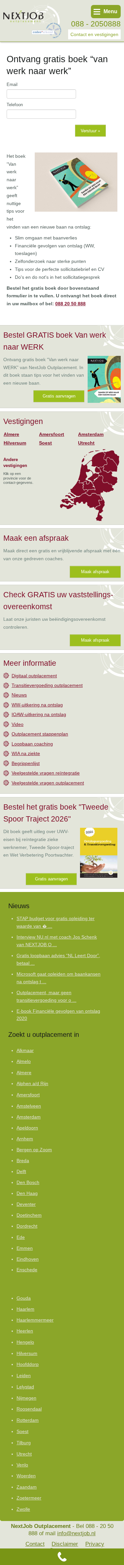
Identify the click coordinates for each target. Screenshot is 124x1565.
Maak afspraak (95, 571)
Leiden (24, 1375)
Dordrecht (27, 1226)
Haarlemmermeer (35, 1320)
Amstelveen (29, 1106)
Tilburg (24, 1442)
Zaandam (27, 1487)
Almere (11, 434)
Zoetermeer (29, 1498)
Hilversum (15, 442)
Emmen (25, 1248)
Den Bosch (28, 1182)
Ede (21, 1237)
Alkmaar (25, 1050)
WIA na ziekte (26, 753)
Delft (21, 1171)
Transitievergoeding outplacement (47, 685)
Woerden (26, 1475)
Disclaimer (65, 1544)
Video (17, 724)
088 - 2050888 (96, 24)
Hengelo (25, 1342)
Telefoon (15, 104)
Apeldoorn (27, 1127)
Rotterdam (28, 1420)
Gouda (24, 1298)
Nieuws (19, 695)
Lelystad (25, 1386)
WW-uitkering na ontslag (37, 704)
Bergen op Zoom (34, 1149)
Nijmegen (26, 1398)
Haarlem (25, 1309)
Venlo (22, 1464)
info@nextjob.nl (76, 1533)
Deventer (26, 1204)
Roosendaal (29, 1409)
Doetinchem (29, 1215)
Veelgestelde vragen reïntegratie (46, 773)
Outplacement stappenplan (40, 734)
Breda (23, 1160)
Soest (45, 442)
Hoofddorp (28, 1364)
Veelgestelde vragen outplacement (48, 782)
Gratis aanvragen (59, 396)
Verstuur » (90, 130)
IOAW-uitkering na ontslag (39, 714)
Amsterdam (90, 434)
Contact (35, 1544)
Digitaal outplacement (34, 675)
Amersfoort (51, 434)
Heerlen (25, 1331)
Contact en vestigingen (94, 34)
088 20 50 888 (70, 303)
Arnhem (25, 1138)
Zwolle (23, 1509)
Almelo (24, 1061)
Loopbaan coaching (32, 743)
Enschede (27, 1269)
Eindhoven (28, 1259)
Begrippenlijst (26, 763)
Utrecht (86, 442)
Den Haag (27, 1193)
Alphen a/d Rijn (32, 1083)
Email (12, 84)
